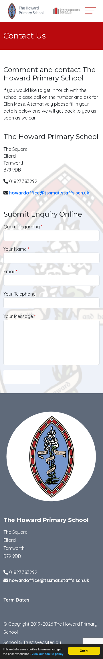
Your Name (15, 249)
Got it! (84, 651)
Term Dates (16, 600)
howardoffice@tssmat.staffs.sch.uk (49, 193)
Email (9, 271)
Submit (21, 377)
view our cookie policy (48, 654)
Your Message (18, 316)
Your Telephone (19, 294)
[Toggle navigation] (90, 10)
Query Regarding (21, 227)
